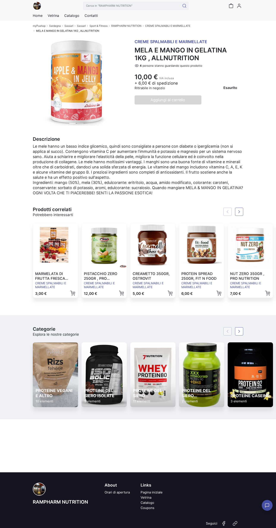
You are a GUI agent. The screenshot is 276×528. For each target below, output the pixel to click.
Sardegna (55, 25)
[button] (39, 82)
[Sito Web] (235, 525)
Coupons (147, 508)
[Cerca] (184, 6)
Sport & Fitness (98, 25)
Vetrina (146, 497)
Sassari (68, 25)
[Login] (239, 6)
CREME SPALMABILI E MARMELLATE (167, 25)
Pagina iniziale (152, 492)
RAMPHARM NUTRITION (126, 25)
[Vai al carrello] (231, 6)
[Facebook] (224, 525)
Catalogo (71, 15)
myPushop (39, 25)
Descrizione (46, 139)
